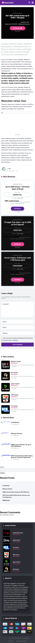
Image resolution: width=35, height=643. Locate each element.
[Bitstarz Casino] (5, 369)
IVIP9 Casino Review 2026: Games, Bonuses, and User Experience (22, 456)
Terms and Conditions (21, 641)
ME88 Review (6, 500)
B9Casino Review (16, 433)
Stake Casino (16, 540)
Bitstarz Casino (16, 361)
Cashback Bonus (17, 13)
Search (2, 467)
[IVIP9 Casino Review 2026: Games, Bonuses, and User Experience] (6, 455)
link (9, 64)
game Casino (15, 384)
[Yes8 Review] (5, 421)
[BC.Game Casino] (5, 391)
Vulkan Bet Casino (18, 533)
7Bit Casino (14, 395)
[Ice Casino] (5, 413)
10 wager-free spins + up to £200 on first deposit (17, 223)
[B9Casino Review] (6, 432)
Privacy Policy (11, 641)
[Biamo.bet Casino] (5, 380)
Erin (10, 169)
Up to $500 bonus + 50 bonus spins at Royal (18, 188)
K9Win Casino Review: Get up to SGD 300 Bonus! (16, 492)
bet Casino (14, 372)
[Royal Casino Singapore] (8, 2)
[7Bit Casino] (5, 402)
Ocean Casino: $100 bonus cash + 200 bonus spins (17, 259)
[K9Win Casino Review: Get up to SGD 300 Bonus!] (6, 444)
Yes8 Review (15, 422)
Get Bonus (16, 28)
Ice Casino (14, 406)
